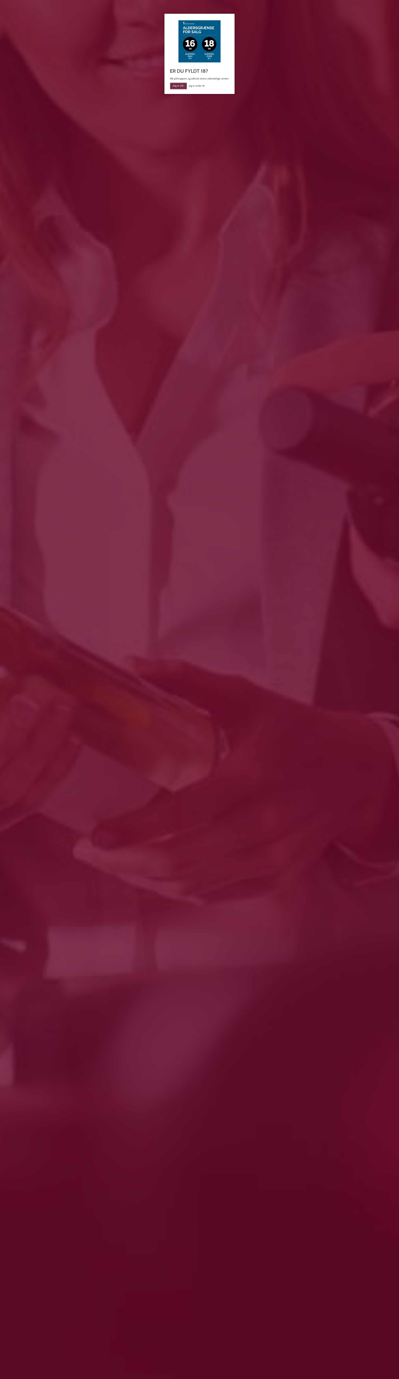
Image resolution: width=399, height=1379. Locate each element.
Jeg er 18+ (178, 85)
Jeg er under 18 (196, 85)
